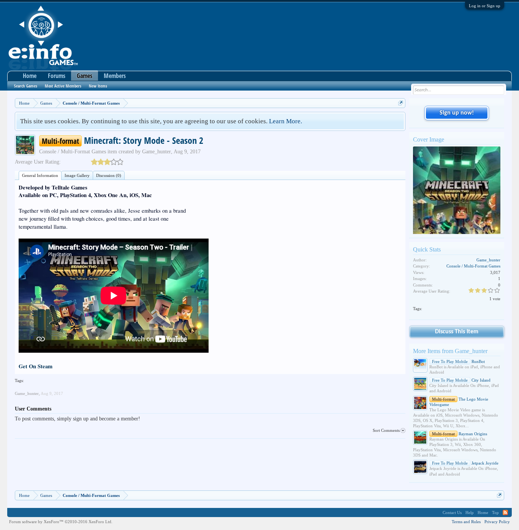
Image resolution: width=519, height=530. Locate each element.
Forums (56, 76)
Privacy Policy (497, 521)
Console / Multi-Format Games (72, 151)
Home (29, 76)
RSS (505, 512)
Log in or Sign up (484, 5)
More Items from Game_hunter (450, 351)
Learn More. (285, 121)
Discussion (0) (108, 175)
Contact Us (452, 512)
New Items (98, 86)
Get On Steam (35, 366)
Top (495, 512)
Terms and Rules (466, 521)
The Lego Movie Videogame (458, 402)
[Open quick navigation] (400, 102)
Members (115, 76)
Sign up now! (457, 113)
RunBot (458, 361)
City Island (461, 380)
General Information (40, 175)
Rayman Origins (459, 433)
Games (84, 76)
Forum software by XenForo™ (60, 521)
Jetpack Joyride (465, 463)
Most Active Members (63, 86)
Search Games (25, 86)
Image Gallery (77, 175)
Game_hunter (156, 151)
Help (469, 512)
